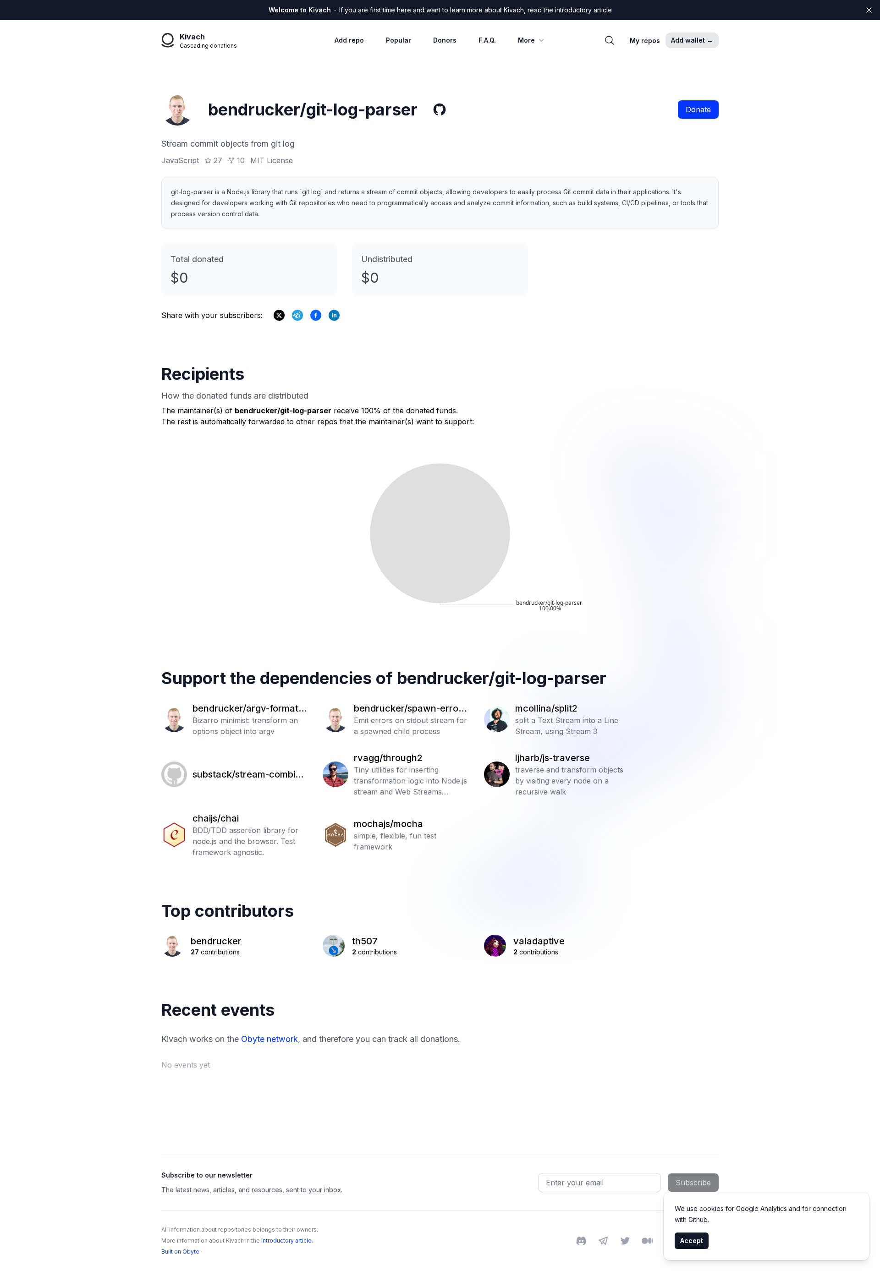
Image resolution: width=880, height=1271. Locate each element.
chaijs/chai (215, 818)
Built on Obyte (180, 1251)
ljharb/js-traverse (552, 757)
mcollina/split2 (546, 708)
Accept (691, 1240)
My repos (645, 40)
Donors (444, 40)
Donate (698, 109)
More (526, 40)
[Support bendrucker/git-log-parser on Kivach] (315, 315)
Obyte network (269, 1039)
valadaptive (539, 941)
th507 (365, 941)
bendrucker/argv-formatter (249, 709)
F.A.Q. (487, 40)
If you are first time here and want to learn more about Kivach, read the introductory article (440, 10)
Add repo (349, 40)
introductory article (286, 1240)
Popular (398, 40)
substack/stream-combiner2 (249, 775)
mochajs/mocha (388, 823)
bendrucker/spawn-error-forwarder (411, 709)
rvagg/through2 (388, 757)
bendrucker (216, 941)
